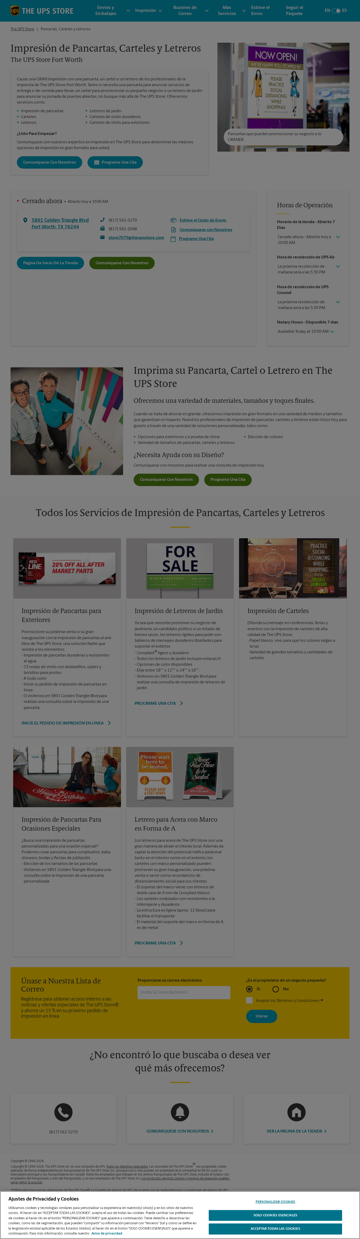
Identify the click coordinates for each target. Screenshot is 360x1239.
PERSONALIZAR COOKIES (275, 1202)
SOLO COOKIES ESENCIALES (275, 1215)
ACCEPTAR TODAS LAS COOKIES (275, 1229)
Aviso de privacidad (106, 1233)
